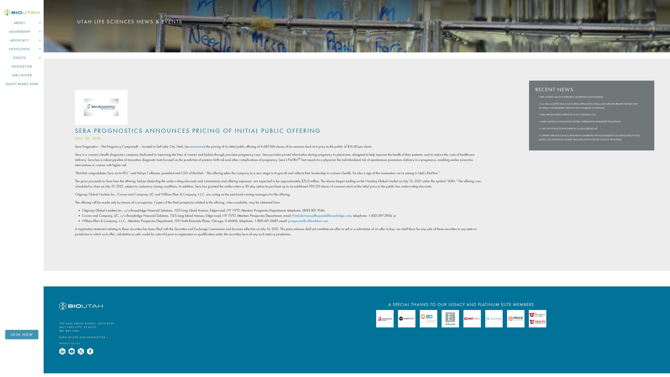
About (19, 23)
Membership (19, 32)
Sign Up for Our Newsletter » (83, 337)
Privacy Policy (70, 343)
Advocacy (19, 40)
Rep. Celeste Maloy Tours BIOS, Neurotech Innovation (572, 96)
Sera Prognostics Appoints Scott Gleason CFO (568, 114)
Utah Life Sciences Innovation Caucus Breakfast (569, 128)
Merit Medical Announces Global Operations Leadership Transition (581, 121)
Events (19, 58)
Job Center (22, 75)
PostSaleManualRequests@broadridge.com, (322, 215)
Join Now (21, 334)
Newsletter (22, 66)
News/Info (19, 49)
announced (197, 146)
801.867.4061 (69, 330)
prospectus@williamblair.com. (308, 221)
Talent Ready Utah (21, 84)
